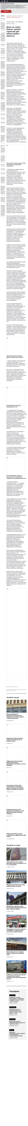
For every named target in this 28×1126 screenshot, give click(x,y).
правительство (12, 686)
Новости (14, 16)
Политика (20, 16)
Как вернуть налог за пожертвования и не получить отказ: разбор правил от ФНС (15, 1011)
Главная (8, 16)
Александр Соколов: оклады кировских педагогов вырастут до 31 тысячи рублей (5, 26)
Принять (6, 11)
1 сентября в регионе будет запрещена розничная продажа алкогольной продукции (4, 36)
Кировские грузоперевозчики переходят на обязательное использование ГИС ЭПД (17, 1034)
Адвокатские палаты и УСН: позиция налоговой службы (4, 129)
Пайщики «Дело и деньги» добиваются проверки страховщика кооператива (5, 64)
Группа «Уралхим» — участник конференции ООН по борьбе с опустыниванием (5, 51)
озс (18, 686)
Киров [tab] (2, 15)
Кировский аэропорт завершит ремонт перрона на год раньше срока (5, 180)
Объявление (4, 18)
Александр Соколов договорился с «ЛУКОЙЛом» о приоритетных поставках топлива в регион (5, 106)
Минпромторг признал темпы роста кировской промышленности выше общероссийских (5, 95)
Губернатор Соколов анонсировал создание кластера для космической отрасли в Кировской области (4, 210)
